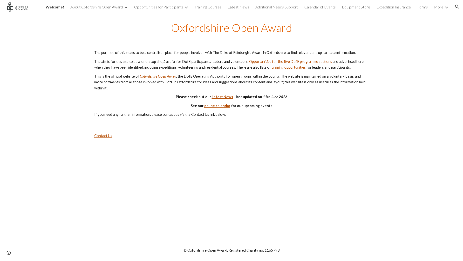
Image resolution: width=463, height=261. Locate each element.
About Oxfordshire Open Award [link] (96, 7)
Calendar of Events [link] (320, 7)
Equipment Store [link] (356, 7)
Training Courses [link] (208, 7)
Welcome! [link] (55, 7)
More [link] (438, 7)
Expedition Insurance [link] (393, 7)
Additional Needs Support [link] (276, 7)
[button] (457, 7)
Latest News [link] (238, 7)
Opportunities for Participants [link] (158, 7)
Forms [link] (422, 7)
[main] (231, 27)
